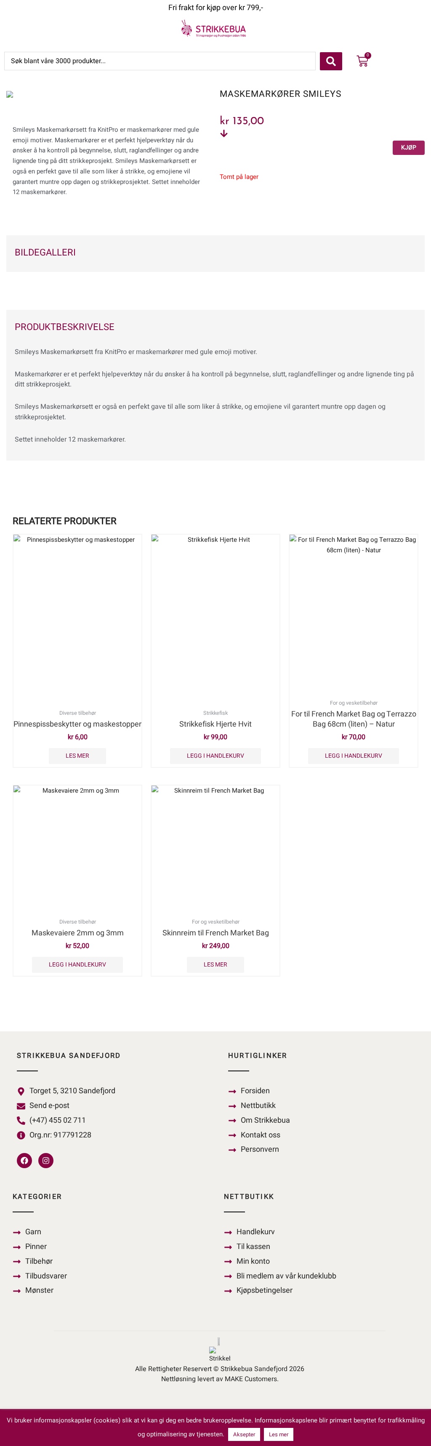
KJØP (408, 147)
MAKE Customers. (252, 1379)
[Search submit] (331, 61)
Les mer (77, 755)
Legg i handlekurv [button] (215, 755)
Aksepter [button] (244, 1434)
